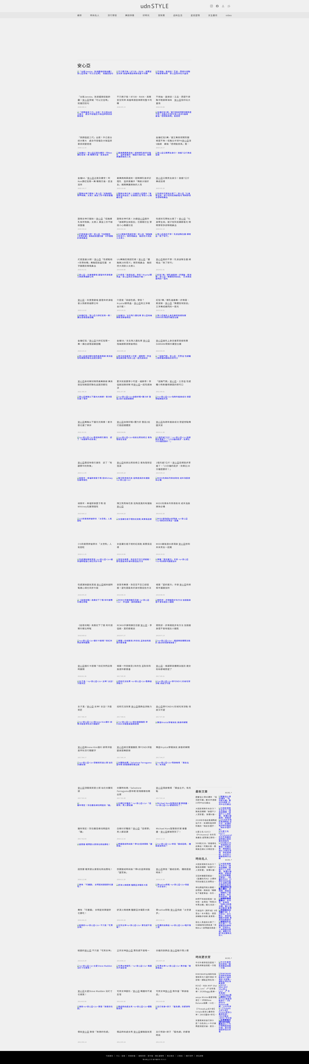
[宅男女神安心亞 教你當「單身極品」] (173, 977)
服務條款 (142, 1056)
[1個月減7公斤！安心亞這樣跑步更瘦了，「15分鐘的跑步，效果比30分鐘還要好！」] (173, 448)
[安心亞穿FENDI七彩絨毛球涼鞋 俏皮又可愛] (173, 692)
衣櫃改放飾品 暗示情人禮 (172, 950)
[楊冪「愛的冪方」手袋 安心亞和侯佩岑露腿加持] (173, 570)
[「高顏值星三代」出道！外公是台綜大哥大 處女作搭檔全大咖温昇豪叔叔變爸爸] (95, 123)
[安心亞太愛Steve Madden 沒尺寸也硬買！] (95, 977)
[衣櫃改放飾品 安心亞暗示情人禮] (173, 936)
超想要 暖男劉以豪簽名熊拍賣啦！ (95, 869)
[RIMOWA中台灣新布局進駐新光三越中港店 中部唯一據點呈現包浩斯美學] (225, 977)
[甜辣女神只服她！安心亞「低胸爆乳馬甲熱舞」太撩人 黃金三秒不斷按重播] (95, 204)
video (229, 15)
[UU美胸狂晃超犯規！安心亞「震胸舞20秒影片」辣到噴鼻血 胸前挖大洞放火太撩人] (134, 245)
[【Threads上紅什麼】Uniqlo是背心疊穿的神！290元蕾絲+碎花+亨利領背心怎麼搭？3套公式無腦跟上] (225, 1011)
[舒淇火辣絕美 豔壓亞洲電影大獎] (134, 896)
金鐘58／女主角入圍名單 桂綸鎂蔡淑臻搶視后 (133, 342)
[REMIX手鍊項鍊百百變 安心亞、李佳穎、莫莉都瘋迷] (134, 611)
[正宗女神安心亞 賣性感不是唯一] (134, 936)
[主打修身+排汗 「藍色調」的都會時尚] (173, 1017)
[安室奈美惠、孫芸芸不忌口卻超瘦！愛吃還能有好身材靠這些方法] (134, 570)
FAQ (118, 1056)
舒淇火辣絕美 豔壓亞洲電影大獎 (133, 909)
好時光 (146, 15)
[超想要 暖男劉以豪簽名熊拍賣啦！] (95, 855)
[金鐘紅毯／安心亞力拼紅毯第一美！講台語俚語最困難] (95, 326)
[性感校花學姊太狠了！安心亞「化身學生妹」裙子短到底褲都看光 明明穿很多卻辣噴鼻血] (173, 204)
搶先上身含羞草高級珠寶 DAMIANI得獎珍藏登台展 (172, 342)
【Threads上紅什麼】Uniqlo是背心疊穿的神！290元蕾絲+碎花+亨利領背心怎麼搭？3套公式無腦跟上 (206, 1014)
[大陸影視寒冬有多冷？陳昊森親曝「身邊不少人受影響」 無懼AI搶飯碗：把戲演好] (225, 811)
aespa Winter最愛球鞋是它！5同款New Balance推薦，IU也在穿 (206, 1001)
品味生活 (177, 15)
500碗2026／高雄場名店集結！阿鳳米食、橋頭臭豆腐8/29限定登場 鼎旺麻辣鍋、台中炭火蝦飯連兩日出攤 (207, 849)
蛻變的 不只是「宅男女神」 (95, 950)
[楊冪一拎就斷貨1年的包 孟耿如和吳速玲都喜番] (134, 652)
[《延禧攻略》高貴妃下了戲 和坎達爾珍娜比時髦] (95, 611)
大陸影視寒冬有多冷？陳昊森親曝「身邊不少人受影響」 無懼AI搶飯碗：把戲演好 (206, 813)
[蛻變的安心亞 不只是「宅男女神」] (95, 936)
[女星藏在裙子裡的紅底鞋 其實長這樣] (134, 530)
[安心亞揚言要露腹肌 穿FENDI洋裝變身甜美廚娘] (134, 733)
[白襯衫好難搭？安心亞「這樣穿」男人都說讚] (134, 814)
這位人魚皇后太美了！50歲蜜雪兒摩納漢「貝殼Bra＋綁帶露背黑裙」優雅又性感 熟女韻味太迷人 (206, 928)
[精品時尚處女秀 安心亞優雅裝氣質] (134, 1017)
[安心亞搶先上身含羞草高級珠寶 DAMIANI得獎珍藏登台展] (173, 326)
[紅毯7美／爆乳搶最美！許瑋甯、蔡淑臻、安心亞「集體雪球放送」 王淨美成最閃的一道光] (173, 286)
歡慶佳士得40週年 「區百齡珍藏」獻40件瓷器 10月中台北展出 (206, 799)
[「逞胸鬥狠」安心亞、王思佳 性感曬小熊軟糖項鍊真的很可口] (173, 367)
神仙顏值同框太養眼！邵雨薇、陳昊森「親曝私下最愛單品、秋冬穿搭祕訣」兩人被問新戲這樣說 (206, 893)
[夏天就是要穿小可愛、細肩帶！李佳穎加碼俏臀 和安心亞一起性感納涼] (134, 367)
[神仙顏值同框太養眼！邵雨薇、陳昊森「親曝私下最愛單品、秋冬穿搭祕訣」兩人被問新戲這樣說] (225, 890)
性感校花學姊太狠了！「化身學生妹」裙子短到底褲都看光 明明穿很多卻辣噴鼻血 (173, 222)
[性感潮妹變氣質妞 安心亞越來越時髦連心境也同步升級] (95, 570)
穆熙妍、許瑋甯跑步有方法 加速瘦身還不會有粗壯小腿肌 (173, 627)
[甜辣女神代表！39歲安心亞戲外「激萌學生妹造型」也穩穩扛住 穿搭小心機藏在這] (134, 204)
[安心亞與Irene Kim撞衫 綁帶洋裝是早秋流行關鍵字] (95, 733)
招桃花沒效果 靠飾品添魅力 (134, 706)
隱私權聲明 (159, 1056)
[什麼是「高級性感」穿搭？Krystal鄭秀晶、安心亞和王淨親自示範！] (134, 286)
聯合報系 (170, 1056)
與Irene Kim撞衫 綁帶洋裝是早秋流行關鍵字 (95, 749)
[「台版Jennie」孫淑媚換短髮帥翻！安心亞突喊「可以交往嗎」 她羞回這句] (95, 82)
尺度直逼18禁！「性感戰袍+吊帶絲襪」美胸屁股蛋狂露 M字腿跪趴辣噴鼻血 (95, 262)
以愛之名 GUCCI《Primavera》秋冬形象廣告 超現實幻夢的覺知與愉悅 (206, 836)
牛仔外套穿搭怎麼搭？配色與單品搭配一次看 (206, 964)
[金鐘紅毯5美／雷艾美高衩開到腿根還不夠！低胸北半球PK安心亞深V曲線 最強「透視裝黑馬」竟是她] (173, 123)
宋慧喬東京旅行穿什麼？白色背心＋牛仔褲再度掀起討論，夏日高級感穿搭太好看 (206, 1024)
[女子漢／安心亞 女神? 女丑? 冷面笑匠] (95, 692)
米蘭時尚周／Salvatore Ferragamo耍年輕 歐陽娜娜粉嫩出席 (133, 791)
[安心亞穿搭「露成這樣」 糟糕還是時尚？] (173, 855)
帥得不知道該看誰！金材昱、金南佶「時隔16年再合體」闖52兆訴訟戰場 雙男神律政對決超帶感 (206, 904)
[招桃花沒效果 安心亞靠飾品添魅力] (134, 692)
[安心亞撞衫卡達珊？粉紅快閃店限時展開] (95, 652)
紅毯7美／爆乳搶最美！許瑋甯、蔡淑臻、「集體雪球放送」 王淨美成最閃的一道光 (174, 303)
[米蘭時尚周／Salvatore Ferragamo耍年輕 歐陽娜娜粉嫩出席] (134, 774)
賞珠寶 (161, 15)
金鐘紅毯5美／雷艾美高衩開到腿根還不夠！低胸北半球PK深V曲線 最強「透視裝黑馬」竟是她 (173, 142)
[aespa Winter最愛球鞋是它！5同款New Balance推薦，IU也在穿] (225, 1000)
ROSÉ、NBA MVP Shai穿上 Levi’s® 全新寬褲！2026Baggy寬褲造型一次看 (206, 990)
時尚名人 (94, 15)
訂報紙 (180, 1056)
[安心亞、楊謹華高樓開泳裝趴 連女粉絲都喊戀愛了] (173, 652)
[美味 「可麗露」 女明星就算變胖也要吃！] (95, 896)
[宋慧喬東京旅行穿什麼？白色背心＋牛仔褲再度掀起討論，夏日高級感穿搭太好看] (225, 1023)
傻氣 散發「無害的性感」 (94, 1031)
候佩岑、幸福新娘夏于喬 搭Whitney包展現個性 (92, 505)
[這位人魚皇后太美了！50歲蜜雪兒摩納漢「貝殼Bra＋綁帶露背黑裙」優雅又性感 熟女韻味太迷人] (225, 925)
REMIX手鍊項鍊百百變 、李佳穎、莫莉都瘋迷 (134, 627)
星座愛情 (195, 15)
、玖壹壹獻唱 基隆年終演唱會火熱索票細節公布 (95, 301)
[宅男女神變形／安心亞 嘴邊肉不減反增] (134, 977)
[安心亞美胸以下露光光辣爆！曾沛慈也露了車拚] (95, 408)
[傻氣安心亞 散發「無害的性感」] (95, 1017)
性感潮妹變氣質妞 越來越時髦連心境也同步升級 (95, 586)
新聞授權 (131, 1056)
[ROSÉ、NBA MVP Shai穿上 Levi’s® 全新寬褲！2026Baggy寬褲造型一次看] (225, 988)
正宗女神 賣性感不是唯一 (133, 950)
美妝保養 (129, 15)
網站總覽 (199, 1056)
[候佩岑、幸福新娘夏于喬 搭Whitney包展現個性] (95, 489)
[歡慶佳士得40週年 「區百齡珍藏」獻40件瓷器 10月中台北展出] (225, 799)
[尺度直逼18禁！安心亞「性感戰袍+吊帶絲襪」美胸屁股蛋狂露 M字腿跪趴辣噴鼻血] (95, 245)
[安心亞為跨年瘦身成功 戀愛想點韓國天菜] (173, 408)
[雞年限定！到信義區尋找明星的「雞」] (95, 814)
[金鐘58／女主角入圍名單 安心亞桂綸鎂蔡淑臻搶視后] (134, 326)
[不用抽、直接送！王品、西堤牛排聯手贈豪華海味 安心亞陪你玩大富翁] (173, 82)
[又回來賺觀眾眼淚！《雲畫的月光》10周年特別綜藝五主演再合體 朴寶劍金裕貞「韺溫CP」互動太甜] (225, 878)
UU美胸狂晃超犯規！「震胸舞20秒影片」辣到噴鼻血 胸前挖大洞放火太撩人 (134, 262)
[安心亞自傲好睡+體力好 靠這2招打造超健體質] (134, 408)
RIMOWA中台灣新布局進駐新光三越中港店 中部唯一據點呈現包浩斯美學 (206, 978)
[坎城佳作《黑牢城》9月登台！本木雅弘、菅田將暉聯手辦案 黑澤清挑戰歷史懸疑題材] (225, 913)
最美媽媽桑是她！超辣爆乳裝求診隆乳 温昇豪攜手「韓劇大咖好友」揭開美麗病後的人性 (134, 181)
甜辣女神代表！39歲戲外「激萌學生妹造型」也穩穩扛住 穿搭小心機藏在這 (134, 222)
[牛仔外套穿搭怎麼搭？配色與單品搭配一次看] (225, 965)
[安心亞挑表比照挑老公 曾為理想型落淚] (134, 448)
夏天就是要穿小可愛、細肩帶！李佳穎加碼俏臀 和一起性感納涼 (134, 384)
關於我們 (189, 1056)
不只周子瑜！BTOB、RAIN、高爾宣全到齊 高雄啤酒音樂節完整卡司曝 (134, 100)
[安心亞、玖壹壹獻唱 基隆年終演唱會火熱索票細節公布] (95, 286)
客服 (123, 1056)
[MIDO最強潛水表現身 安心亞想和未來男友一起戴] (173, 530)
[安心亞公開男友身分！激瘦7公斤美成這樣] (173, 164)
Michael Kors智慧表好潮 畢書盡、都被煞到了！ (171, 830)
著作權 (150, 1056)
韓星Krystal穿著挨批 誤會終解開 (173, 747)
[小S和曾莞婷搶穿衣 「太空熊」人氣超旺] (95, 530)
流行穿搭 (112, 15)
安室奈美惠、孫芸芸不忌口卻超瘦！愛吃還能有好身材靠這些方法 (134, 586)
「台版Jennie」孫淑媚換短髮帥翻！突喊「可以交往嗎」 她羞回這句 (94, 100)
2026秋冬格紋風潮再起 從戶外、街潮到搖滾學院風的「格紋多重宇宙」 (207, 823)
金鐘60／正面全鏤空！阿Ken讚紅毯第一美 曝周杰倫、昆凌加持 (95, 181)
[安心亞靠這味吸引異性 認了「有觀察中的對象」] (95, 448)
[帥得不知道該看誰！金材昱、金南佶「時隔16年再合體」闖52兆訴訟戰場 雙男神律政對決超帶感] (225, 901)
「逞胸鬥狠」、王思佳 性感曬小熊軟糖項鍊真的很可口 (173, 383)
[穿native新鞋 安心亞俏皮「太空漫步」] (173, 896)
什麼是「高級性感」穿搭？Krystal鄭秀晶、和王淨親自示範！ (133, 303)
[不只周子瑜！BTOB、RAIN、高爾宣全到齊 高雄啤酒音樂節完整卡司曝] (134, 82)
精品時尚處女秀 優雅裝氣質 (134, 1031)
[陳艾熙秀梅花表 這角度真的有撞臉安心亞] (134, 489)
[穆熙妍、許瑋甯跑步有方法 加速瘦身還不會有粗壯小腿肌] (173, 611)
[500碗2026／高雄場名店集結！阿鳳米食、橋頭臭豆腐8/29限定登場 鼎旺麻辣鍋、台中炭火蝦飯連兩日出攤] (225, 846)
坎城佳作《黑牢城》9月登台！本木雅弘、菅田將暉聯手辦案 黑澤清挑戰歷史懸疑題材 (206, 915)
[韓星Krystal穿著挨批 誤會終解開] (173, 733)
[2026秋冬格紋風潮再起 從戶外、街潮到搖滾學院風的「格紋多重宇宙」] (225, 823)
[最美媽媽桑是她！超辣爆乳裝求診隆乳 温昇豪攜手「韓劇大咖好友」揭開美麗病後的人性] (134, 164)
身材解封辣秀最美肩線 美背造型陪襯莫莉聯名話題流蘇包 (95, 383)
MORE (227, 793)
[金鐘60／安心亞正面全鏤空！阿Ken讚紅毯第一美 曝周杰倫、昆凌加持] (95, 164)
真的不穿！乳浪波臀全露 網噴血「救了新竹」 (173, 261)
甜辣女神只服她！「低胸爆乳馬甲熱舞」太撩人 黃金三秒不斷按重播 (95, 222)
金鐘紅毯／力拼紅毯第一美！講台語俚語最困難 (94, 342)
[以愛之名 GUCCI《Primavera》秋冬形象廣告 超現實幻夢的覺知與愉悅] (225, 834)
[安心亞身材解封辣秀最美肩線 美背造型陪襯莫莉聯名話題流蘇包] (95, 367)
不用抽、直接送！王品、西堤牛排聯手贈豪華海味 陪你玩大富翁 (173, 100)
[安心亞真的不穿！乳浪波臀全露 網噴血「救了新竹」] (173, 245)
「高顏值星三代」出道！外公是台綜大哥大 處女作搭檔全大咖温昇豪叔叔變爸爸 (95, 140)
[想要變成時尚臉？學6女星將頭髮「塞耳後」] (134, 855)
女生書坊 (212, 15)
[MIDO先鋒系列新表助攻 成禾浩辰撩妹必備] (173, 489)
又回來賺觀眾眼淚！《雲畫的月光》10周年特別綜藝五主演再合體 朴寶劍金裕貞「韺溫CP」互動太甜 (207, 881)
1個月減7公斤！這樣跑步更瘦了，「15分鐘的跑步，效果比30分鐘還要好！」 (173, 466)
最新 (79, 15)
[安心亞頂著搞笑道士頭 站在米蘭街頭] (95, 774)
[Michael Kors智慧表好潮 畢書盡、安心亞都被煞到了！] (173, 814)
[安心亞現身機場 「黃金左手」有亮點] (173, 774)
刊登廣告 (109, 1056)
